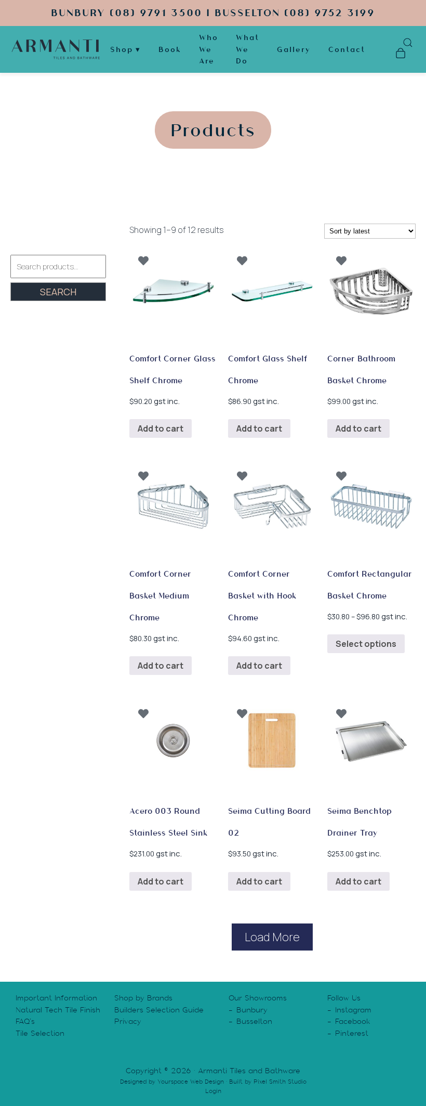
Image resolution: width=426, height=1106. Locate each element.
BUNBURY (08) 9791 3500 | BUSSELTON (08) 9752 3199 (213, 13)
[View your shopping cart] (400, 54)
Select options (366, 643)
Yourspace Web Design (190, 1081)
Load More (272, 937)
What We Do (247, 49)
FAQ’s (25, 1021)
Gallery (294, 49)
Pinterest (351, 1033)
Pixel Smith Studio (280, 1081)
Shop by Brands (143, 998)
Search (58, 291)
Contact (346, 49)
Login (213, 1091)
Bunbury (252, 1010)
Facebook (352, 1021)
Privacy (127, 1021)
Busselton (254, 1021)
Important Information (56, 998)
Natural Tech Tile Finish (58, 1010)
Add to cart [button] (160, 428)
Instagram (353, 1010)
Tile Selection (40, 1033)
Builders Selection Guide (159, 1010)
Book (169, 49)
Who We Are (208, 49)
